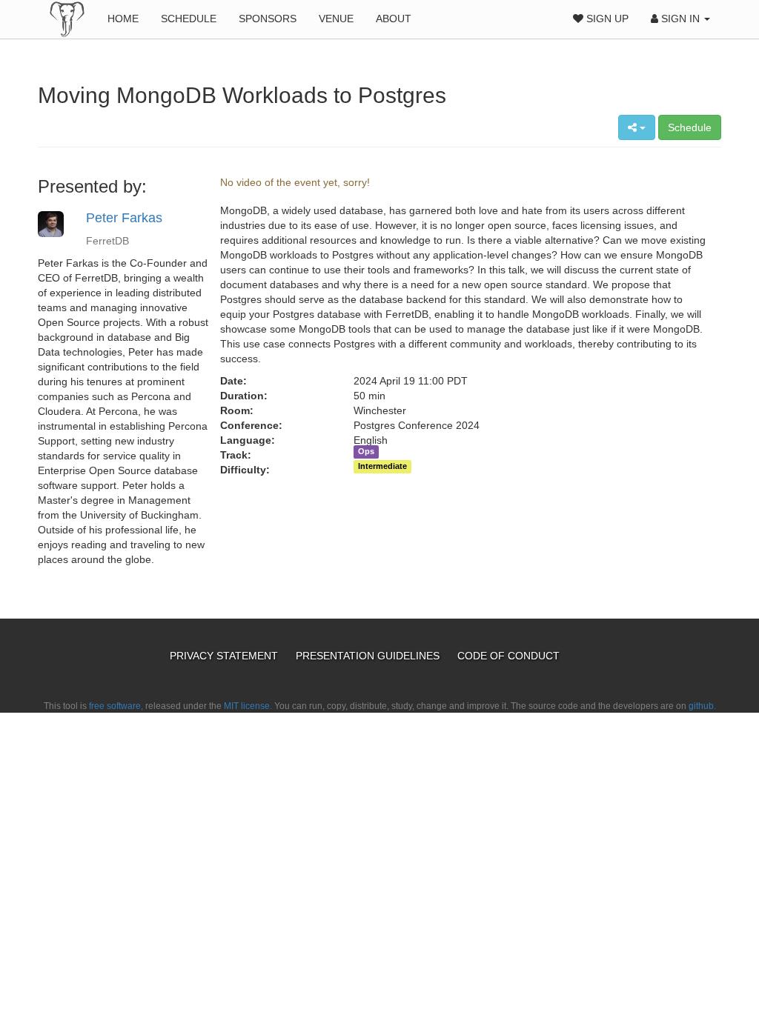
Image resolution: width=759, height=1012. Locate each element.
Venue (336, 18)
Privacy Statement (225, 656)
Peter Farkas (124, 217)
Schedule (188, 18)
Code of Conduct (508, 656)
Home (123, 18)
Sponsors (267, 18)
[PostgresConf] (67, 18)
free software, (116, 706)
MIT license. (248, 706)
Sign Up (606, 18)
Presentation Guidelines (369, 656)
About (393, 18)
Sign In (680, 18)
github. (702, 706)
